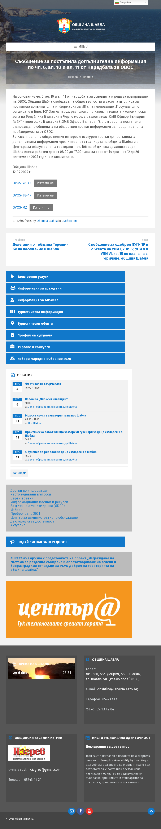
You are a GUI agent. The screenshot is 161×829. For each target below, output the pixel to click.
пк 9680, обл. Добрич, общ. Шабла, (113, 674)
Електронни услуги (32, 277)
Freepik (106, 760)
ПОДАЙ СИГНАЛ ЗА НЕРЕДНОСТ (42, 542)
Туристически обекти (35, 324)
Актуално (17, 525)
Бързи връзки (21, 498)
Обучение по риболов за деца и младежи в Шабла (60, 452)
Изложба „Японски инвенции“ (46, 399)
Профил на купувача (34, 335)
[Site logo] (80, 34)
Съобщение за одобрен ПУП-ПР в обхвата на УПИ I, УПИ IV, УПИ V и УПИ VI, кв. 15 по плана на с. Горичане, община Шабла (118, 251)
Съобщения (69, 221)
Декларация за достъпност (32, 521)
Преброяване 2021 (25, 514)
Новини (88, 77)
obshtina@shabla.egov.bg (117, 689)
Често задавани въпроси (30, 494)
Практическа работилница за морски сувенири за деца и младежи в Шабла (73, 433)
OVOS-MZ (20, 208)
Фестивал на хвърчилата (43, 384)
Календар (19, 473)
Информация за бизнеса (37, 300)
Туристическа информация (40, 312)
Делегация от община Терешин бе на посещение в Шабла (41, 246)
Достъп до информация (29, 491)
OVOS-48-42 (22, 183)
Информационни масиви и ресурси (39, 502)
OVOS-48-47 (22, 195)
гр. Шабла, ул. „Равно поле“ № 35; (112, 679)
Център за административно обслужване (44, 518)
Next (145, 239)
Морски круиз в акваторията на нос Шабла (55, 415)
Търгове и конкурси (33, 347)
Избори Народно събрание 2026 (44, 359)
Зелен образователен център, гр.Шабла (52, 406)
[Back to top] (151, 811)
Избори (16, 510)
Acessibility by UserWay (130, 760)
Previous (19, 239)
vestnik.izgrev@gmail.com (40, 770)
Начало (73, 77)
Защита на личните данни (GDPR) (37, 506)
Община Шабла (47, 221)
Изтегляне (45, 183)
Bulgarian (125, 2)
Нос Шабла (35, 423)
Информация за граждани (39, 288)
